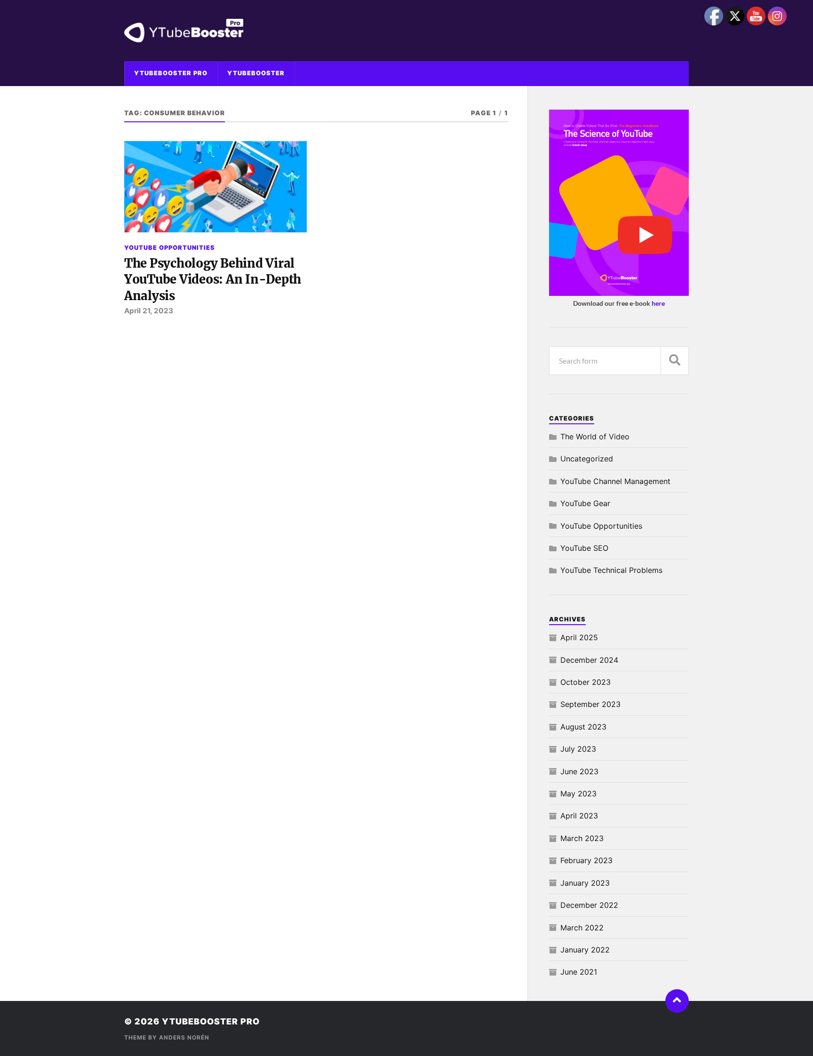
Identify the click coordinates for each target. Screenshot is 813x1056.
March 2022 (582, 927)
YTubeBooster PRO (170, 73)
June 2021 (578, 972)
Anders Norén (184, 1037)
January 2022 (585, 949)
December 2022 (589, 905)
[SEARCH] (675, 360)
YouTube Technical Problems (611, 570)
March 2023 (582, 838)
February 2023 (586, 860)
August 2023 (583, 726)
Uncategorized (586, 458)
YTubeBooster (256, 73)
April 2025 (579, 637)
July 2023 (578, 749)
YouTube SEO (584, 548)
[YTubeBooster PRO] (406, 30)
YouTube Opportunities (169, 247)
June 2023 (579, 771)
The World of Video (595, 436)
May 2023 (578, 793)
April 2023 (579, 815)
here (658, 303)
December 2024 (589, 660)
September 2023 (590, 704)
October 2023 (585, 682)
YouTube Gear (585, 503)
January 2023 (585, 883)
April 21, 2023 (148, 310)
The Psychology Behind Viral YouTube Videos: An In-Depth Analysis (212, 279)
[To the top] (677, 1001)
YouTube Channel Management (615, 481)
